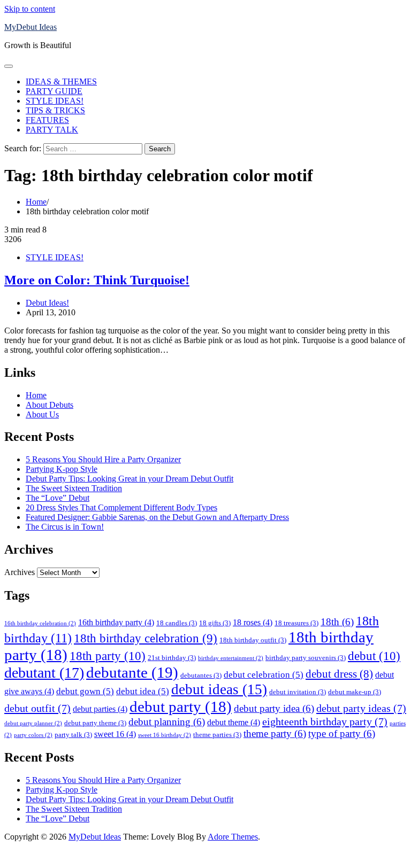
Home (36, 395)
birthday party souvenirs (305, 658)
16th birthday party (116, 622)
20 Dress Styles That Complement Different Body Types (121, 507)
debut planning (166, 721)
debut (374, 656)
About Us (42, 414)
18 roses (252, 622)
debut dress (339, 674)
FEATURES (47, 120)
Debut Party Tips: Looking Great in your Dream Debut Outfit (129, 478)
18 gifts (215, 623)
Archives (19, 572)
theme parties (217, 735)
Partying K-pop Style (61, 469)
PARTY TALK (52, 129)
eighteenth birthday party (324, 721)
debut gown (85, 691)
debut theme (233, 722)
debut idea (142, 691)
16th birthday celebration (40, 623)
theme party (274, 733)
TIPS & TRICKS (55, 110)
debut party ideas (361, 708)
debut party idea (274, 708)
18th (337, 621)
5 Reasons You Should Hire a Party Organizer (103, 459)
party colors (33, 735)
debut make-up (354, 692)
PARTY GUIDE (54, 91)
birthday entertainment (230, 658)
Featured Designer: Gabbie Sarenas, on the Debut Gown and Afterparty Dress (157, 517)
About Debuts (49, 404)
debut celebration (263, 674)
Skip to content (29, 8)
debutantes (201, 675)
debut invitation (297, 692)
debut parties (100, 708)
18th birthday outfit (252, 640)
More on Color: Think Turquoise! (96, 280)
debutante (132, 672)
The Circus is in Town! (65, 526)
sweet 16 (115, 734)
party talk (73, 735)
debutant (44, 672)
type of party (341, 733)
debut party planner (33, 723)
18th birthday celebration (145, 638)
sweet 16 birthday (164, 735)
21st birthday (172, 658)
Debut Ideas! (47, 302)
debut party (181, 706)
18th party (108, 656)
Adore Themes (233, 836)
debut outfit (37, 708)
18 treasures (296, 623)
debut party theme (95, 723)
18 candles (176, 623)
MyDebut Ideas (30, 27)
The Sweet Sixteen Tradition (74, 488)
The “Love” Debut (57, 497)
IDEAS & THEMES (61, 81)
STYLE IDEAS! (54, 100)
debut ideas (219, 689)
